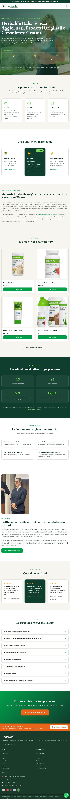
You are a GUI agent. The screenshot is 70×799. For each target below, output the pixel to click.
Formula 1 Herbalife (9, 282)
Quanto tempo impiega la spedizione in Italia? (18, 680)
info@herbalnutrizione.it (10, 782)
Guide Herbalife (40, 753)
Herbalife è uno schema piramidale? (15, 652)
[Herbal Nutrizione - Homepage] (8, 736)
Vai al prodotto (18, 289)
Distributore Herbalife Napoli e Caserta (26, 798)
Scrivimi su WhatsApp (60, 727)
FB (9, 744)
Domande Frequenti (41, 756)
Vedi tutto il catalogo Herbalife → (35, 347)
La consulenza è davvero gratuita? (15, 666)
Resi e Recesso (39, 763)
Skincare (4, 765)
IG (12, 744)
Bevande (4, 758)
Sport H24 (4, 763)
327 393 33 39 (7, 779)
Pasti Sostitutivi (6, 756)
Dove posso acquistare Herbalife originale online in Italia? (22, 638)
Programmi (5, 753)
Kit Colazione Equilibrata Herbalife (48, 330)
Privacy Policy (39, 765)
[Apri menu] (3, 6)
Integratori (4, 760)
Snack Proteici (5, 768)
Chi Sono (38, 758)
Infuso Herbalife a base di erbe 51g (48, 282)
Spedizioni (38, 760)
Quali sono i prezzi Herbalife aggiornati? (17, 631)
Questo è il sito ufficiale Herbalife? (15, 645)
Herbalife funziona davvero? (13, 659)
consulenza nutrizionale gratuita (47, 214)
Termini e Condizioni (41, 768)
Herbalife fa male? (10, 673)
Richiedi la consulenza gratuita (35, 712)
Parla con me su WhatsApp (12, 550)
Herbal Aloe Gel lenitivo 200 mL (12, 330)
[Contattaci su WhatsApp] (66, 795)
